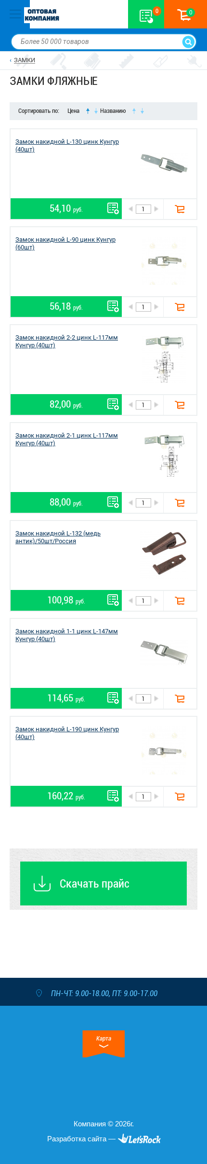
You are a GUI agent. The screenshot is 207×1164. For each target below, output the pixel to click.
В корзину (179, 209)
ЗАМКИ (24, 60)
